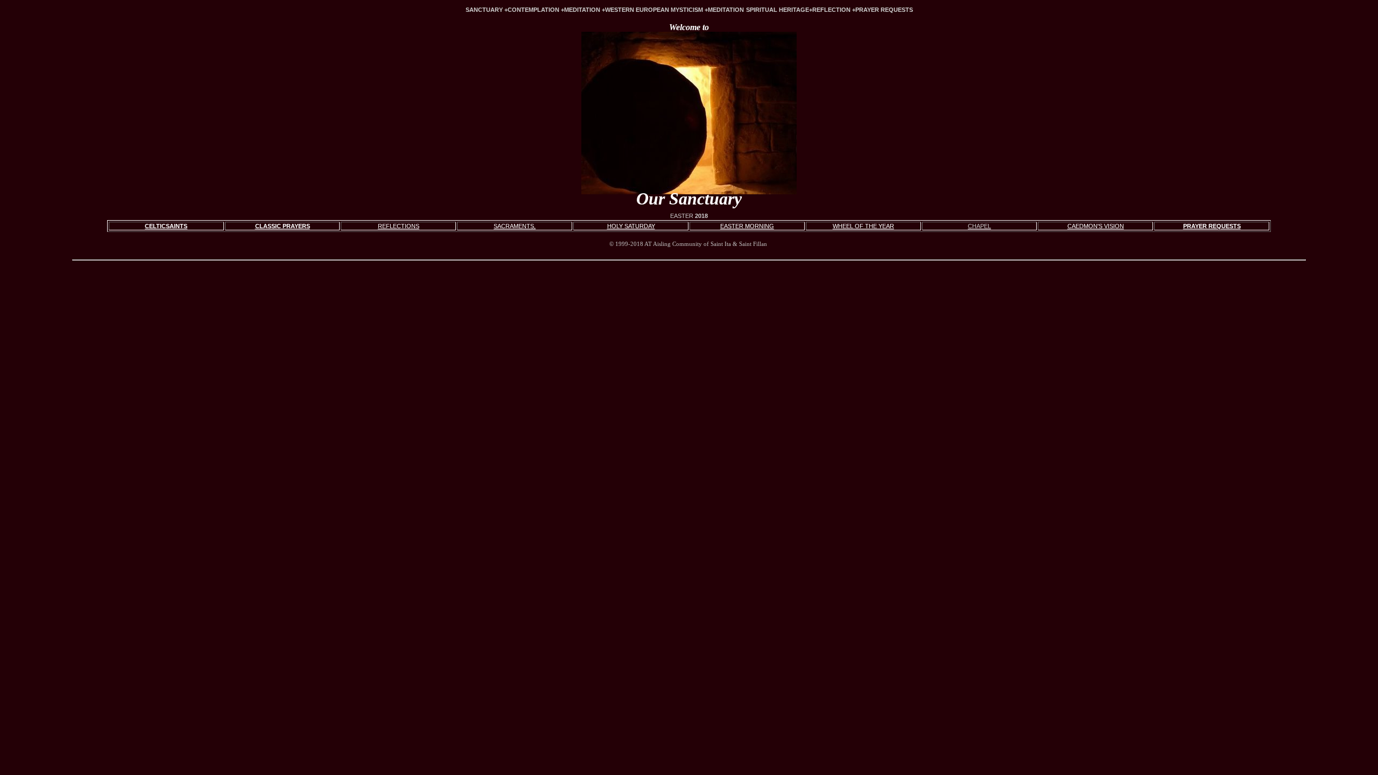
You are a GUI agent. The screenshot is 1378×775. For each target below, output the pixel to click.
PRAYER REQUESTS (1212, 226)
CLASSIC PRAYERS (282, 226)
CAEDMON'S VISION (1095, 226)
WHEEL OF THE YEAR (863, 226)
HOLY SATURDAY (631, 226)
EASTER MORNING (747, 226)
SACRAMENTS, (515, 226)
